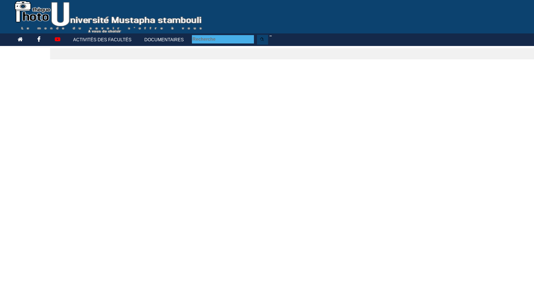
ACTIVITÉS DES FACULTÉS (102, 39)
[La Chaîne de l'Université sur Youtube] (57, 39)
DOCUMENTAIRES (164, 39)
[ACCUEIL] (20, 39)
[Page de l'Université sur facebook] (38, 39)
